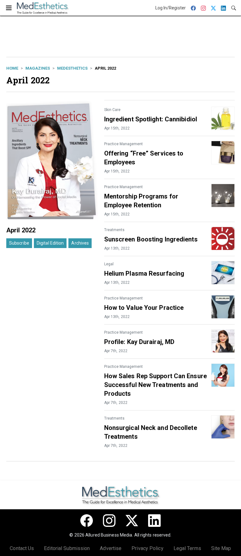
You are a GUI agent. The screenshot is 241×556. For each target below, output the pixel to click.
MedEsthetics (72, 68)
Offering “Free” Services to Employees (144, 158)
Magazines (37, 68)
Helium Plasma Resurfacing (144, 273)
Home (12, 68)
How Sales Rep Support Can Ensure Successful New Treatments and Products (155, 384)
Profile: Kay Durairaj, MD (139, 342)
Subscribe (19, 243)
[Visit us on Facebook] (86, 520)
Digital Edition (50, 243)
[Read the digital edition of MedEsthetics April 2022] (52, 161)
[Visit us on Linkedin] (154, 520)
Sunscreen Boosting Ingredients (151, 239)
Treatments (114, 230)
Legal (109, 264)
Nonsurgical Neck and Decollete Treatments (150, 432)
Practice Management (123, 144)
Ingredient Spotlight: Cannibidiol (150, 119)
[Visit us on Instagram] (109, 520)
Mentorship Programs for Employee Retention (141, 201)
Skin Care (112, 110)
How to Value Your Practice (144, 307)
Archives (80, 243)
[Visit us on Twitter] (132, 520)
